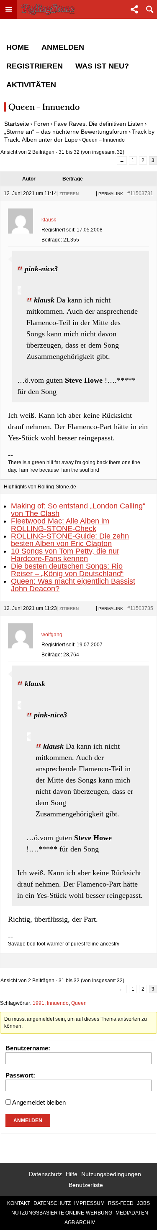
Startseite (16, 123)
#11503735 (140, 608)
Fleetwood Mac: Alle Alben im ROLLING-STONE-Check (60, 525)
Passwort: (20, 1075)
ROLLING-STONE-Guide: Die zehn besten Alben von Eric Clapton (70, 540)
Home (17, 47)
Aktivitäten (31, 85)
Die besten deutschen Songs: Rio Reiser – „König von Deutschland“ (67, 570)
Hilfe (71, 1174)
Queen (79, 1003)
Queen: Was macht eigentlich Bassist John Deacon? (73, 585)
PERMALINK (110, 193)
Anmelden (62, 47)
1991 (38, 1003)
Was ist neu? (102, 66)
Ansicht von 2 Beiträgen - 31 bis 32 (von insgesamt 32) (62, 152)
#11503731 (140, 193)
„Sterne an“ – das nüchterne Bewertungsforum (66, 131)
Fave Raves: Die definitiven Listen (99, 123)
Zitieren (69, 193)
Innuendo (58, 1003)
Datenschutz (45, 1174)
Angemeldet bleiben (39, 1102)
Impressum (89, 1203)
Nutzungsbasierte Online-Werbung (61, 1213)
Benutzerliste (86, 1185)
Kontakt (18, 1203)
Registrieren (34, 66)
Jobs (143, 1203)
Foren (41, 123)
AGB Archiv (79, 1222)
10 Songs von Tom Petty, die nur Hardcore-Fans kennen (65, 555)
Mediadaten (132, 1213)
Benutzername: (27, 1048)
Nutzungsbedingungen (111, 1174)
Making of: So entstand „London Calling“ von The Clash (78, 510)
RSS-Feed (121, 1203)
